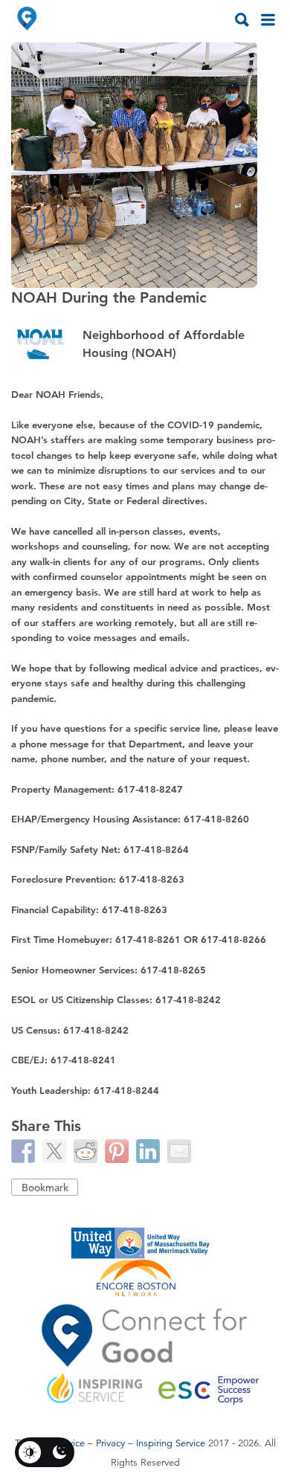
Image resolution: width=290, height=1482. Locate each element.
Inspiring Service (170, 1443)
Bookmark (45, 1187)
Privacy (110, 1443)
